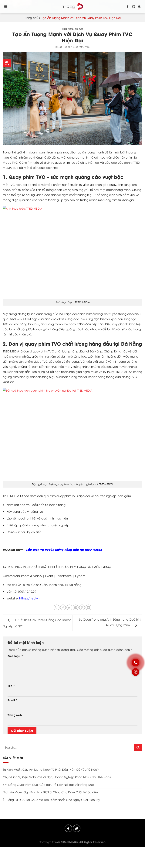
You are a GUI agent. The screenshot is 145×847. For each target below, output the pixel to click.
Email (12, 700)
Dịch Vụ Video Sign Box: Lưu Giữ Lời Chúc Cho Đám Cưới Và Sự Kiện (50, 792)
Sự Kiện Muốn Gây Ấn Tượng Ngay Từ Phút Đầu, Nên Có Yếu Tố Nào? (51, 769)
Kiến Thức (67, 28)
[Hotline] (135, 662)
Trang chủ (31, 17)
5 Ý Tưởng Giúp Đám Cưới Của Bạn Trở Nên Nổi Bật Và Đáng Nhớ (49, 784)
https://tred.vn (29, 598)
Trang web (15, 715)
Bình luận (15, 656)
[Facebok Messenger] (135, 672)
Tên (11, 686)
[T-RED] (72, 6)
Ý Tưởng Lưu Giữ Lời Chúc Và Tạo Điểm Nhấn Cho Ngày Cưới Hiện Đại (51, 799)
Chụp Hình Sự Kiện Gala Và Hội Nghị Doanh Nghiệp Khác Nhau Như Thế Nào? (57, 777)
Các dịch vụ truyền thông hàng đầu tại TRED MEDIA (63, 549)
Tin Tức (79, 28)
